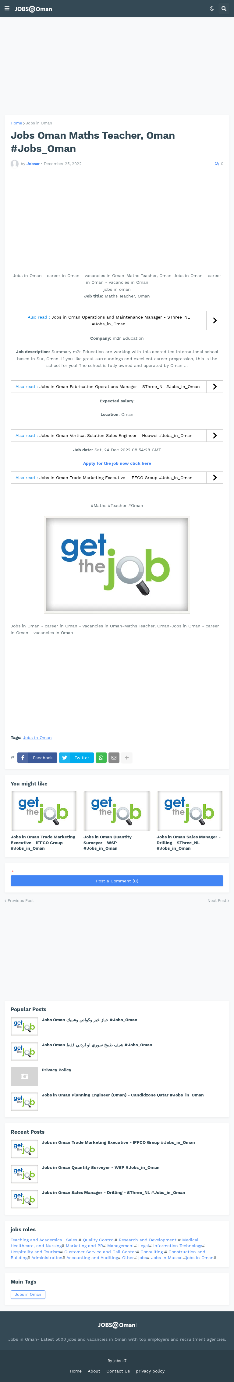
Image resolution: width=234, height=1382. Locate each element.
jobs (142, 1257)
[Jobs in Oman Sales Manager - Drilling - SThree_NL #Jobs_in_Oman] (190, 811)
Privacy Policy (56, 1069)
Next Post (216, 901)
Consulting (152, 1251)
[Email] (113, 757)
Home (16, 123)
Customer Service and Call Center (100, 1251)
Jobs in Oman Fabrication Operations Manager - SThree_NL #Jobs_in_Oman (119, 386)
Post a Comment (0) (117, 880)
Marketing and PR (84, 1245)
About (94, 1371)
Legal (143, 1245)
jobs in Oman (200, 1257)
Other (128, 1257)
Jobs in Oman (39, 123)
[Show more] (126, 757)
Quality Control (98, 1239)
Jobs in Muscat (167, 1257)
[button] (7, 8)
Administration (46, 1257)
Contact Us (118, 1371)
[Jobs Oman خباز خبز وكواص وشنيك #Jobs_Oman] (24, 1026)
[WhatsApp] (101, 757)
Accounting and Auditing (92, 1257)
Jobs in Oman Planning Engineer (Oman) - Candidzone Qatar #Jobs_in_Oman (123, 1094)
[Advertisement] (117, 66)
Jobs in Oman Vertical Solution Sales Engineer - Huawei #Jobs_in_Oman (116, 435)
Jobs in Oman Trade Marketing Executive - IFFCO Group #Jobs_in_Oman (116, 477)
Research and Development (148, 1239)
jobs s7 (119, 1360)
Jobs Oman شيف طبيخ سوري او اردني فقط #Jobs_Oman (97, 1044)
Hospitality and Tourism (35, 1251)
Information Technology (177, 1245)
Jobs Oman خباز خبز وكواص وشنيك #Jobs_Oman (89, 1019)
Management (120, 1245)
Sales (72, 1239)
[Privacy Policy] (24, 1076)
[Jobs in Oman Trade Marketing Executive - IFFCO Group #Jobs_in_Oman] (44, 811)
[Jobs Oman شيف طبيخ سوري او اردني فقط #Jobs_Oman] (24, 1051)
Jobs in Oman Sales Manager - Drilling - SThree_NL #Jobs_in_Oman (189, 842)
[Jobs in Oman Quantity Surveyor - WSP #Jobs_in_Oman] (116, 811)
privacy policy (150, 1371)
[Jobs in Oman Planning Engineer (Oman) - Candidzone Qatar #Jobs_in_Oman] (24, 1101)
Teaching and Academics (36, 1239)
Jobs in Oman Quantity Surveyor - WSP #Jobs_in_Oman (107, 842)
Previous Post (21, 901)
